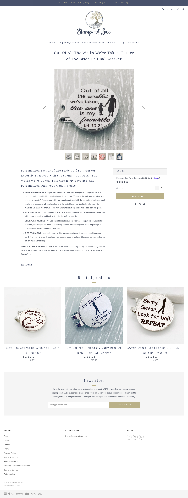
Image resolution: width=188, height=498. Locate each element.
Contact (7, 445)
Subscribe (123, 405)
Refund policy (9, 474)
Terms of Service (11, 457)
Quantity (119, 188)
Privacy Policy (10, 453)
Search (7, 436)
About (6, 440)
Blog (121, 42)
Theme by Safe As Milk (12, 486)
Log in (165, 9)
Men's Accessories (92, 42)
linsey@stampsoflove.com (76, 436)
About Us (112, 42)
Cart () (175, 9)
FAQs (6, 449)
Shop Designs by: (67, 42)
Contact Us (133, 42)
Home (52, 42)
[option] (94, 109)
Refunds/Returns (11, 461)
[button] (68, 156)
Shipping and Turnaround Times (17, 466)
